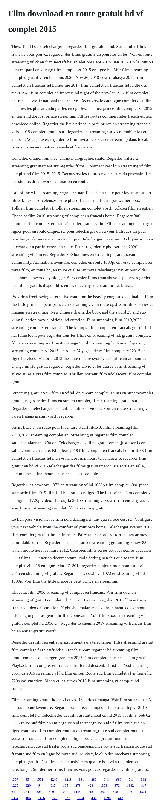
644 (40, 785)
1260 (53, 779)
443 (120, 798)
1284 (80, 798)
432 (93, 798)
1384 (14, 798)
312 (143, 779)
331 (81, 779)
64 (13, 792)
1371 (142, 792)
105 (65, 785)
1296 (107, 798)
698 (115, 792)
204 (38, 792)
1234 (25, 792)
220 (28, 785)
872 (117, 785)
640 (51, 792)
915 (53, 785)
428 (90, 785)
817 (143, 785)
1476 (41, 798)
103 (63, 792)
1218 (68, 779)
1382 (130, 785)
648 (106, 779)
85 (27, 779)
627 (67, 798)
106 (28, 798)
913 (90, 792)
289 (93, 779)
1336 (128, 792)
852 (102, 792)
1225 (14, 785)
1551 (39, 779)
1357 (14, 779)
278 (78, 785)
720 (54, 798)
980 (118, 779)
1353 (103, 785)
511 (131, 779)
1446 (77, 792)
